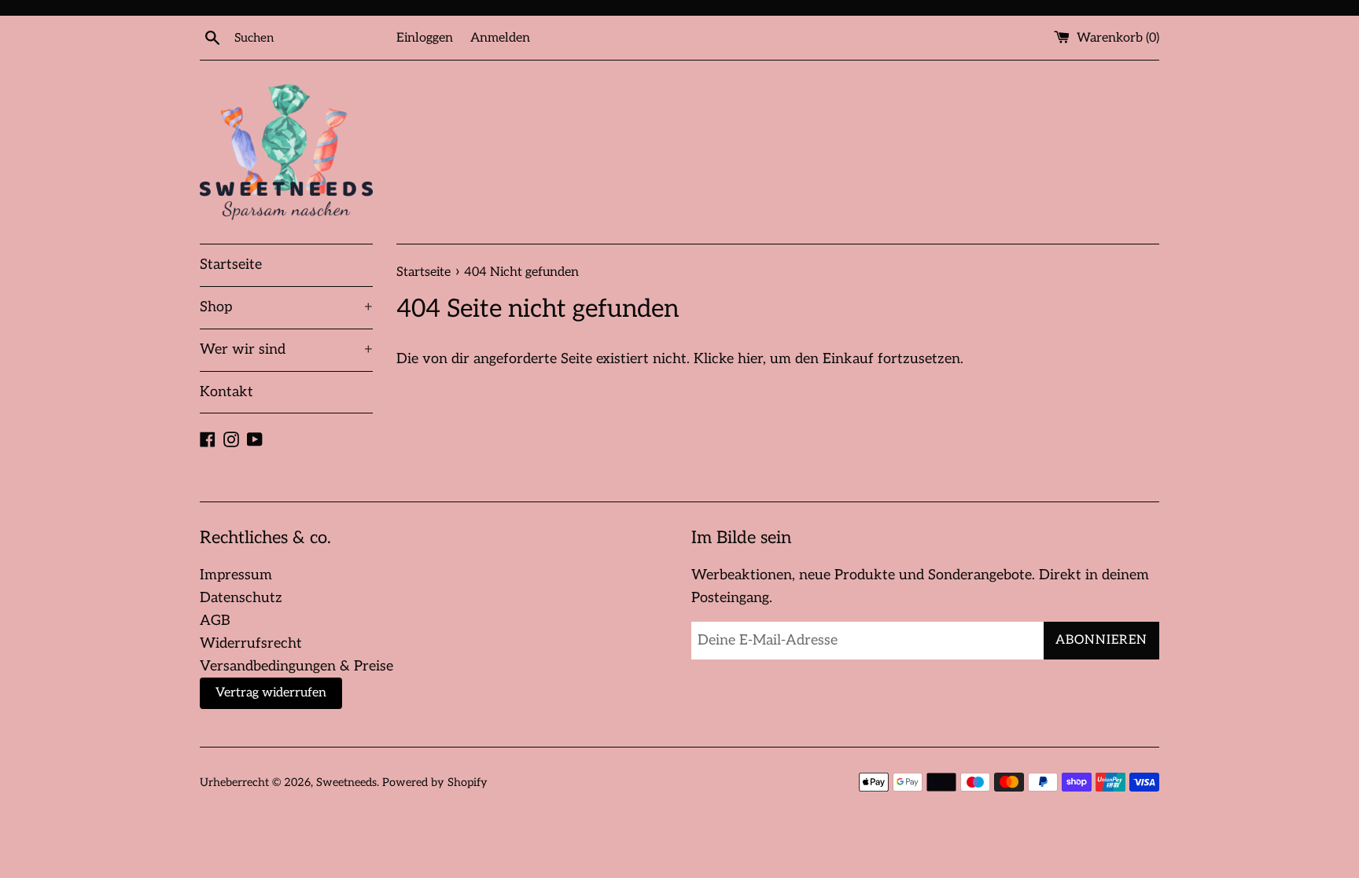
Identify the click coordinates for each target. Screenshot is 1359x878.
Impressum (236, 575)
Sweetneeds (346, 782)
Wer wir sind (286, 349)
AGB (215, 620)
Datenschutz (241, 598)
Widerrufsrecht (251, 643)
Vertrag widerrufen (270, 692)
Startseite (231, 264)
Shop (286, 307)
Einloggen (424, 38)
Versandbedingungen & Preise (296, 666)
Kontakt (226, 392)
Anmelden (500, 38)
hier (750, 359)
